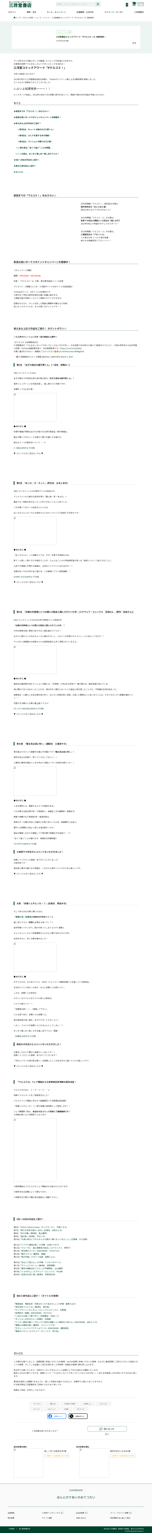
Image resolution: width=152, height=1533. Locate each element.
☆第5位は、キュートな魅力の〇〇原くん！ (34, 129)
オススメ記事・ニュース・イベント (36, 17)
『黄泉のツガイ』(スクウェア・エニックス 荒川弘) (36, 1331)
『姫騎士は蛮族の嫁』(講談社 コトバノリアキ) (34, 1325)
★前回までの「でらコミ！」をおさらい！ (32, 111)
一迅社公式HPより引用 (24, 447)
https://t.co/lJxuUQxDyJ (71, 348)
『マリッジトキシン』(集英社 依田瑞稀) (37, 1265)
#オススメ (81, 1409)
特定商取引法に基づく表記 (120, 1518)
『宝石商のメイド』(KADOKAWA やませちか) (39, 1250)
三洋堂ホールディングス (51, 1513)
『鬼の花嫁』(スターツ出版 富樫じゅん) (37, 1256)
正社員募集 (80, 1513)
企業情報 (11, 1513)
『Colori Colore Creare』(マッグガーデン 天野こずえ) (43, 1227)
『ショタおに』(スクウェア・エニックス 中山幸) (41, 1271)
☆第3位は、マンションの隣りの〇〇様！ (33, 141)
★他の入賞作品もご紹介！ (25, 165)
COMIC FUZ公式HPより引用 (26, 576)
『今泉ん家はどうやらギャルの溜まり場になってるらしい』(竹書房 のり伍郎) (53, 1239)
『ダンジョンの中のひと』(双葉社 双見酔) (32, 1319)
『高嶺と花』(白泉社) (23, 916)
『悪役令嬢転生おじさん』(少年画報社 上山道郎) (41, 1268)
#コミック (52, 1409)
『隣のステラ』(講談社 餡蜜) (33, 1253)
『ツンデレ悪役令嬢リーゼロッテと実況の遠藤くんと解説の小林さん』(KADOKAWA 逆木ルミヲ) (55, 1322)
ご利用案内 (139, 12)
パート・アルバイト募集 (119, 1513)
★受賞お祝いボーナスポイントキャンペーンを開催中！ (37, 117)
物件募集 (11, 1518)
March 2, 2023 (67, 356)
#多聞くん (87, 1403)
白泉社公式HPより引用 (25, 1036)
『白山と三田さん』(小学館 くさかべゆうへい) (40, 1262)
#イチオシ (37, 1403)
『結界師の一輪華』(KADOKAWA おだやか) (33, 1312)
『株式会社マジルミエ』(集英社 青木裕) (31, 1306)
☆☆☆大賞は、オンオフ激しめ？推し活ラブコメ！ (36, 153)
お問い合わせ (81, 1518)
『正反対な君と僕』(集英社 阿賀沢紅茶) (37, 1274)
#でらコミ (20, 342)
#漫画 (66, 1409)
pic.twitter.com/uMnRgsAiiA (71, 351)
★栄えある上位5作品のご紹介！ (27, 123)
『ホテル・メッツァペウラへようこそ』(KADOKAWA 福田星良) (41, 1328)
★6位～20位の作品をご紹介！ (27, 159)
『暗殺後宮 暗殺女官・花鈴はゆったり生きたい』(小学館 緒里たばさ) (45, 1303)
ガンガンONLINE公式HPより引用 (28, 708)
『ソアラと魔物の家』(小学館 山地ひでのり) (39, 1244)
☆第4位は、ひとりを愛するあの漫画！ (32, 135)
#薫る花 (53, 1403)
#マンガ (36, 1409)
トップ (18, 17)
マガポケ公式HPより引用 (25, 843)
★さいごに (18, 171)
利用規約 (12, 1529)
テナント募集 (47, 1518)
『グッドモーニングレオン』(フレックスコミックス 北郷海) (40, 1309)
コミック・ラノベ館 (63, 32)
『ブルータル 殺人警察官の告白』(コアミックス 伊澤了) (45, 1247)
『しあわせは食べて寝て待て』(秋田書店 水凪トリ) (36, 1315)
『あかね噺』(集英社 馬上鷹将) (33, 1233)
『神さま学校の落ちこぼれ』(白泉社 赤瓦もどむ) (40, 1230)
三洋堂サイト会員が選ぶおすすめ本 (57, 1456)
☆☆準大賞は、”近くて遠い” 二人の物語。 (33, 147)
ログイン (12, 12)
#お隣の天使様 (69, 1403)
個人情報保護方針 (24, 1529)
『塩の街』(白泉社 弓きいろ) (32, 1236)
